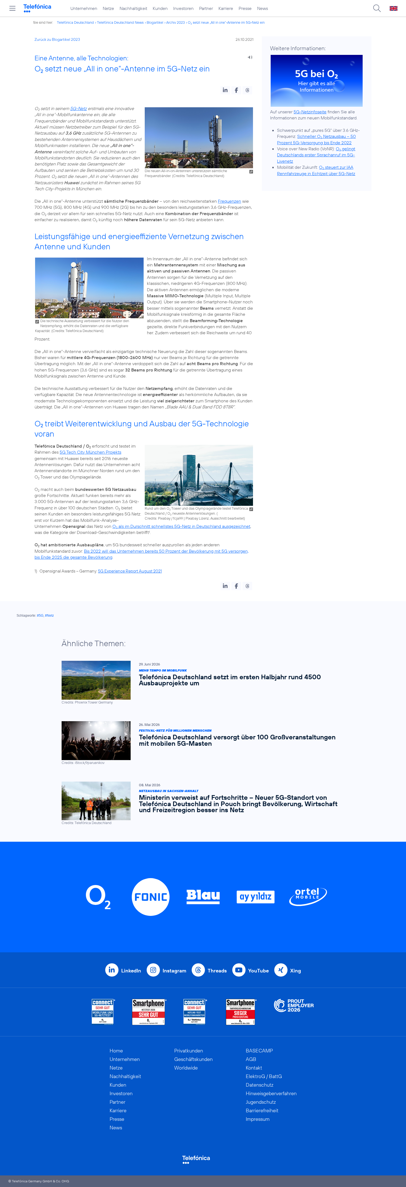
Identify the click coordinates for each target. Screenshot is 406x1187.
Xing (295, 970)
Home (116, 1050)
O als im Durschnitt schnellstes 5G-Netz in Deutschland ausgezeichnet (181, 526)
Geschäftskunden (193, 1059)
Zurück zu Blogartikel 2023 (57, 39)
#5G (40, 615)
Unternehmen (83, 8)
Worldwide (186, 1068)
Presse (245, 8)
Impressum (258, 1119)
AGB (251, 1059)
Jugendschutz (261, 1102)
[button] (225, 90)
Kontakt (254, 1068)
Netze (108, 8)
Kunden (160, 8)
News (262, 8)
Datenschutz (259, 1085)
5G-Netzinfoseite (310, 111)
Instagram (174, 970)
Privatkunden (188, 1050)
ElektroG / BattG (264, 1076)
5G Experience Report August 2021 (130, 571)
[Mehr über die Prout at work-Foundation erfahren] (293, 1012)
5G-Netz (78, 108)
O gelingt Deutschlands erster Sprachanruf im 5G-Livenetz (316, 155)
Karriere (225, 8)
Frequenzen (229, 201)
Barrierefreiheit (262, 1110)
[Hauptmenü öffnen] (12, 8)
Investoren (183, 8)
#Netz (49, 615)
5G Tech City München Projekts (90, 452)
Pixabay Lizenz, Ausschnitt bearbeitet (215, 518)
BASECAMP (259, 1050)
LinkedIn (131, 970)
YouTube (258, 970)
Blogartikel (155, 22)
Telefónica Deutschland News (120, 22)
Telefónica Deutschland (75, 22)
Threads (217, 970)
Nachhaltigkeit (133, 8)
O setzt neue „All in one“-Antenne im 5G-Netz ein (226, 22)
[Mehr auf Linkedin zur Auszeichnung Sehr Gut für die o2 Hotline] (195, 1012)
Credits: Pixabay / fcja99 (164, 518)
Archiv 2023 (175, 22)
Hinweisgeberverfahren (271, 1093)
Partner (206, 8)
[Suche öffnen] (377, 8)
